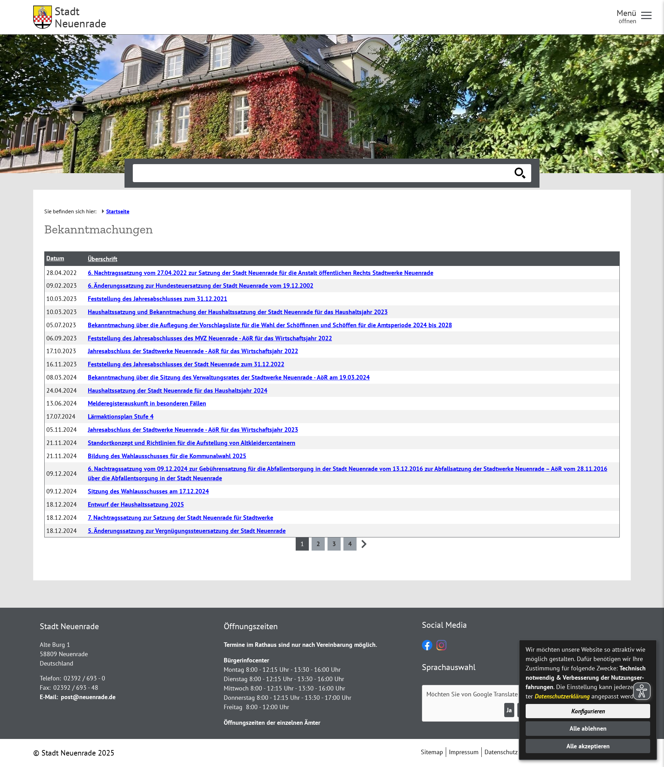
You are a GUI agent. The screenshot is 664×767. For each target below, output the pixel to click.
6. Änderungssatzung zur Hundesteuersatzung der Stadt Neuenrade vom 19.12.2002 (200, 285)
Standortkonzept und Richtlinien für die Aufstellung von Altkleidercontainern (191, 443)
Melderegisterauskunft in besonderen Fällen (147, 403)
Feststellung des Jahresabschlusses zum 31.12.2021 (157, 299)
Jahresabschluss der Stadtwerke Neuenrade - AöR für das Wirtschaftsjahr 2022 (193, 351)
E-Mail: (49, 697)
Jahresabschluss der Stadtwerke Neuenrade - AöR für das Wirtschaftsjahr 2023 (193, 430)
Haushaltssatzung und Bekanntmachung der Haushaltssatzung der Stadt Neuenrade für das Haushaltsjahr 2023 (238, 312)
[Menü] (649, 15)
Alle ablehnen (588, 728)
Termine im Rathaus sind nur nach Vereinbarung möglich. (300, 645)
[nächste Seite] (364, 546)
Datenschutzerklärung (562, 696)
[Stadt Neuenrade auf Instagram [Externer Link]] (441, 648)
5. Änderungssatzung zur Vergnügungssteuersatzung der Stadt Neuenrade (187, 531)
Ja (509, 710)
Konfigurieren (588, 711)
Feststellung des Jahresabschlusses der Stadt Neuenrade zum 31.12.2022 (186, 364)
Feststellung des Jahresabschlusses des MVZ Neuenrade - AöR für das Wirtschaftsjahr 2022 (210, 338)
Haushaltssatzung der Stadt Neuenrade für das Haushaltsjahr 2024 (177, 390)
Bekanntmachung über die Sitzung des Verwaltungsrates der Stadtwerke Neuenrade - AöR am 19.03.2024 (229, 377)
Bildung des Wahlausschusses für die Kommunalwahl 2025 (167, 456)
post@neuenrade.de (88, 697)
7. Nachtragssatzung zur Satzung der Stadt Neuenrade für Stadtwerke (180, 517)
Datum (55, 258)
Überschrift (102, 259)
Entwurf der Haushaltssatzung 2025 (136, 504)
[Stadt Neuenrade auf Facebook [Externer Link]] (427, 648)
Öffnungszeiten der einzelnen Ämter (272, 722)
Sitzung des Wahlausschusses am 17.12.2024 (148, 491)
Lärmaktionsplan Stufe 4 (121, 416)
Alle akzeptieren (588, 746)
